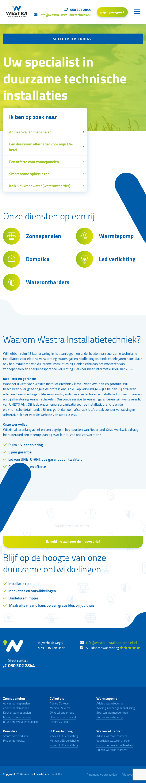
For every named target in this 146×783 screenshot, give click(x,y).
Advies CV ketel (59, 703)
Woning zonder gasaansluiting (115, 708)
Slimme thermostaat (63, 717)
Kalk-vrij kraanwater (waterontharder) (39, 185)
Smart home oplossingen (29, 173)
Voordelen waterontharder (113, 740)
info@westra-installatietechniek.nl (111, 642)
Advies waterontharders (111, 736)
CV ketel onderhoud (62, 712)
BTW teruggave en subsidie (20, 721)
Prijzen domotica (14, 740)
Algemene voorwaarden (102, 774)
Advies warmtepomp (109, 703)
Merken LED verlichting (64, 740)
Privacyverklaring (132, 774)
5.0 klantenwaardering (103, 647)
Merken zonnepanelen (17, 717)
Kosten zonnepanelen (17, 712)
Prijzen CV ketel (59, 721)
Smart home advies (15, 736)
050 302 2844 (21, 665)
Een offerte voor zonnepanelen (34, 161)
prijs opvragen (111, 12)
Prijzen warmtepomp (109, 717)
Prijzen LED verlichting (64, 745)
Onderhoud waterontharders (114, 745)
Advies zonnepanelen (16, 703)
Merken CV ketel (60, 708)
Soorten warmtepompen (112, 712)
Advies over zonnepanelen (30, 132)
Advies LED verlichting (64, 736)
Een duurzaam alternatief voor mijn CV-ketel (41, 146)
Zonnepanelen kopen (16, 708)
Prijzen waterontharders (111, 749)
